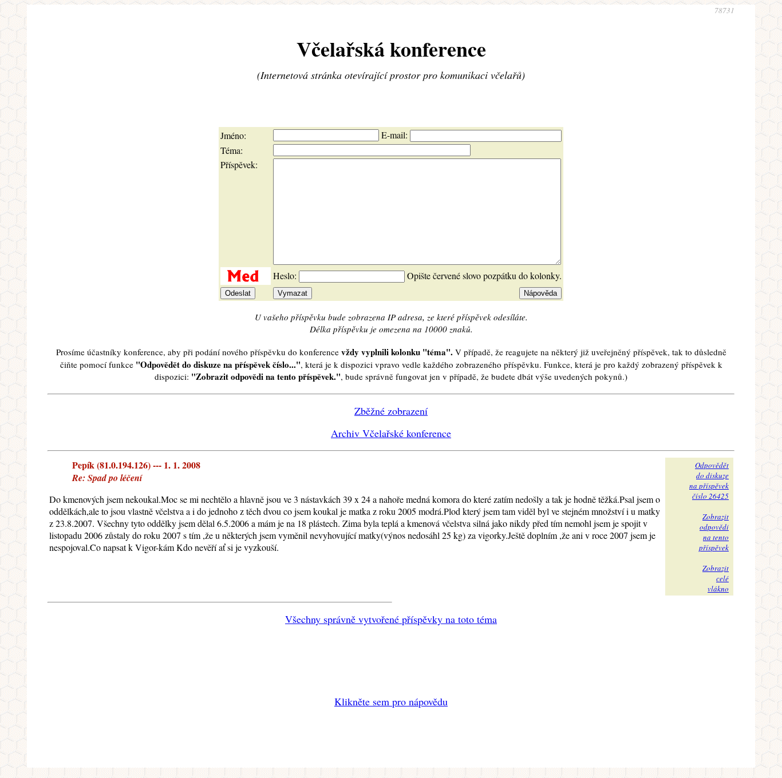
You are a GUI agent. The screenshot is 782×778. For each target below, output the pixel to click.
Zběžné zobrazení (391, 411)
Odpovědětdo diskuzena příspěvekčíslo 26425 (709, 480)
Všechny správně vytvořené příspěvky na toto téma (391, 619)
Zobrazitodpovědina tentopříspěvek (714, 532)
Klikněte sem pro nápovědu (391, 701)
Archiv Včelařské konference (391, 433)
